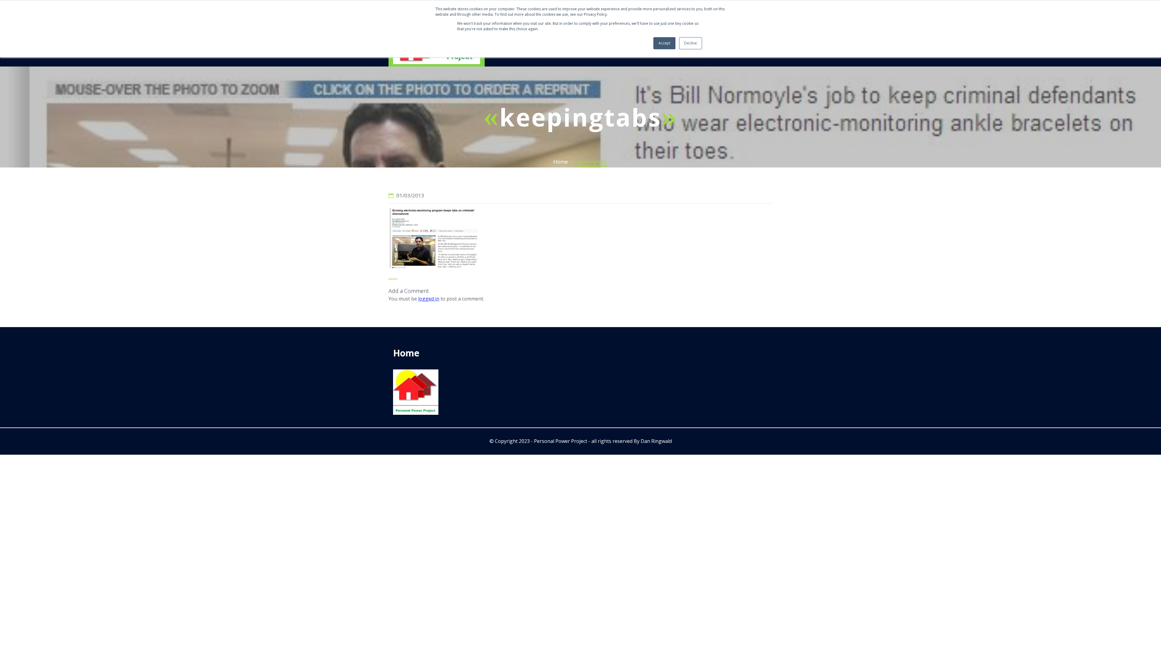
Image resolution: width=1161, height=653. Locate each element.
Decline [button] (690, 43)
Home (560, 161)
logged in (428, 298)
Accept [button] (664, 43)
